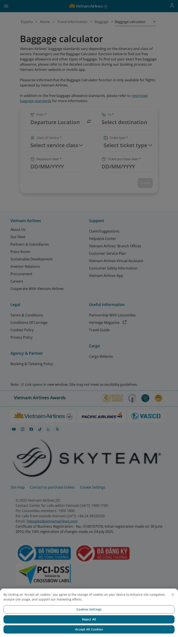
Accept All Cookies (89, 629)
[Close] (173, 594)
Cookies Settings (89, 609)
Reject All (89, 619)
